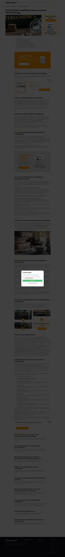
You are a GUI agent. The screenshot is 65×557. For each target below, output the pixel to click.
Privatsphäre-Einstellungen (32, 283)
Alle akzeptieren (32, 280)
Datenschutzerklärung (29, 278)
